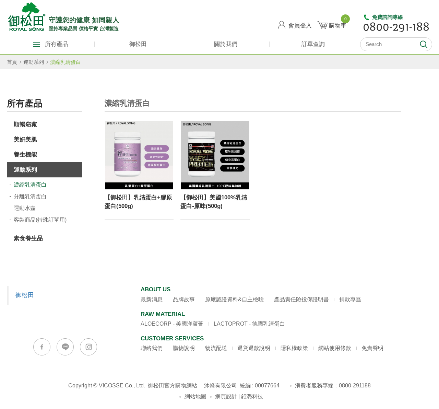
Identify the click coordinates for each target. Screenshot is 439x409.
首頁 (12, 62)
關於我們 (225, 44)
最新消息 (152, 299)
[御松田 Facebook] (41, 346)
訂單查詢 (313, 44)
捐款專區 (350, 299)
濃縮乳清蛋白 (65, 62)
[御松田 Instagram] (88, 346)
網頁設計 (226, 396)
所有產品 (56, 44)
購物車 (337, 23)
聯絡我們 (152, 348)
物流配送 (216, 348)
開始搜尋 (423, 44)
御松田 (138, 44)
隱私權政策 (294, 348)
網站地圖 (195, 396)
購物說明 (184, 348)
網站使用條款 (334, 348)
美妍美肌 (25, 139)
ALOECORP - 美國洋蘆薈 (172, 324)
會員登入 (300, 25)
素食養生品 (28, 238)
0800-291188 (355, 385)
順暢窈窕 (25, 124)
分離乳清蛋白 (30, 196)
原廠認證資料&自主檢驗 (234, 299)
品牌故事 (184, 299)
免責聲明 (372, 348)
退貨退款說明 (253, 348)
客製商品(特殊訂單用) (40, 220)
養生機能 (25, 154)
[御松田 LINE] (65, 346)
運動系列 (33, 62)
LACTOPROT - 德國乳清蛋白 (249, 324)
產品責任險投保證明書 (301, 299)
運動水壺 (25, 208)
